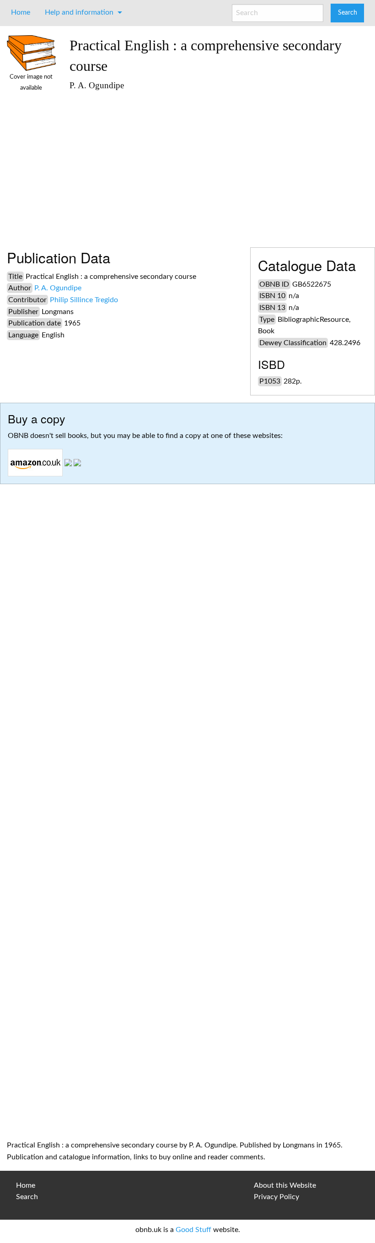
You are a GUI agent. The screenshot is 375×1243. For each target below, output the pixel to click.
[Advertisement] (219, 165)
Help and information (79, 12)
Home (20, 12)
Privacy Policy (276, 1196)
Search (27, 1196)
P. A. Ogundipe (57, 288)
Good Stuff (193, 1229)
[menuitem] (21, 12)
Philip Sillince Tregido (84, 300)
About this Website (285, 1185)
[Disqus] (187, 763)
